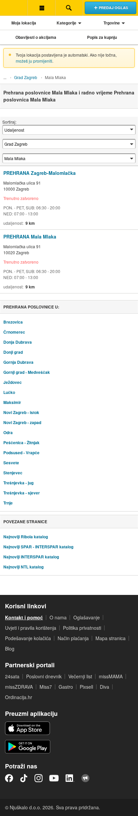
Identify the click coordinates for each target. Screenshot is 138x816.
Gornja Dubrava (18, 362)
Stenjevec (12, 473)
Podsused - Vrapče (21, 453)
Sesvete (11, 463)
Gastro (66, 686)
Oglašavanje (86, 617)
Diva (104, 686)
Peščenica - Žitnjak (21, 442)
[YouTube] (54, 778)
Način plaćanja (73, 638)
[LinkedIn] (70, 778)
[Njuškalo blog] (85, 778)
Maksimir (12, 402)
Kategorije (66, 23)
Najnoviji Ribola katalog (25, 537)
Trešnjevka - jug (18, 483)
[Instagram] (38, 778)
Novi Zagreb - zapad (22, 422)
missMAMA (111, 676)
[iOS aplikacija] (27, 728)
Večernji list (80, 676)
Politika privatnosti (82, 627)
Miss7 (46, 686)
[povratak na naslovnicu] (13, 7)
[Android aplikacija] (27, 746)
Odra (8, 432)
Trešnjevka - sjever (21, 493)
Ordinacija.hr (18, 697)
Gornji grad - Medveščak (26, 372)
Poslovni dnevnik (44, 676)
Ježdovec (12, 382)
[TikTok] (24, 778)
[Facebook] (9, 778)
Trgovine (112, 23)
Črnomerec (14, 332)
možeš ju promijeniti (34, 61)
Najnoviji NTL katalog (23, 567)
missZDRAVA (19, 686)
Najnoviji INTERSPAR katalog (31, 557)
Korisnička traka (41, 7)
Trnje (8, 503)
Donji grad (13, 352)
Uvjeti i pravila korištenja (30, 627)
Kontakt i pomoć (24, 617)
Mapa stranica (110, 638)
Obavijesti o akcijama (35, 37)
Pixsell (86, 686)
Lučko (9, 392)
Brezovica (13, 322)
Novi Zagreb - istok (21, 412)
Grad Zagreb (25, 77)
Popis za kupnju (102, 37)
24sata (12, 676)
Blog (9, 648)
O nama (58, 617)
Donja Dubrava (17, 342)
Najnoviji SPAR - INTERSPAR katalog (38, 547)
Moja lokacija (23, 23)
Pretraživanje (69, 7)
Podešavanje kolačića (28, 638)
